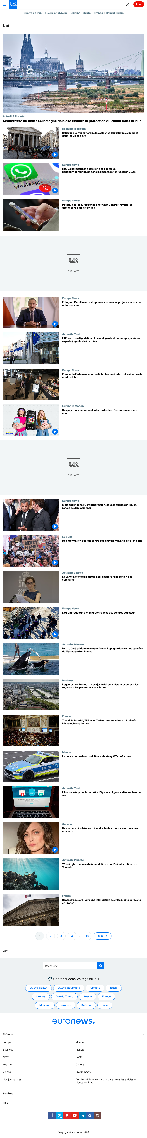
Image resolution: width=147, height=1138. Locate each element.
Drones (98, 12)
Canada (67, 823)
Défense (86, 1004)
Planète (80, 1049)
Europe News (70, 164)
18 (87, 935)
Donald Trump (115, 12)
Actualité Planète (14, 116)
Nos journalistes (12, 1079)
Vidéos (7, 1071)
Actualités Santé (72, 572)
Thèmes (7, 1034)
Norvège (66, 1004)
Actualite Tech (71, 334)
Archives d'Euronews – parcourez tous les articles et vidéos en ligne (106, 1081)
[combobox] (73, 965)
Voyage (7, 1064)
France (66, 716)
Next (6, 1056)
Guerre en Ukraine (56, 12)
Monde (66, 752)
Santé (87, 12)
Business (68, 680)
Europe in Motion (73, 405)
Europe (7, 1042)
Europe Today (71, 200)
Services (8, 1093)
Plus (5, 1102)
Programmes (83, 1071)
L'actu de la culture (74, 128)
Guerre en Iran (32, 12)
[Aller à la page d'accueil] (13, 4)
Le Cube (67, 536)
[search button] (100, 965)
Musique (44, 1004)
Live (138, 4)
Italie (105, 1004)
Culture (80, 1064)
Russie (88, 996)
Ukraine (75, 12)
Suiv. (101, 935)
